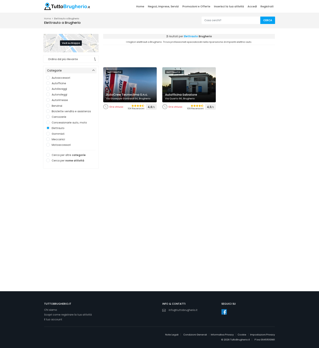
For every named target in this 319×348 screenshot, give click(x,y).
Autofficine (59, 83)
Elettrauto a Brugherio (66, 18)
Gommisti (58, 134)
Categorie (54, 70)
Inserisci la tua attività (229, 6)
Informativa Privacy (222, 334)
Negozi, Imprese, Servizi (163, 6)
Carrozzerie (59, 117)
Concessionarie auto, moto (69, 122)
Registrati (266, 6)
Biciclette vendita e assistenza (71, 111)
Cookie (242, 334)
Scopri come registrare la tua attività (68, 314)
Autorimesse (60, 100)
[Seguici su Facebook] (224, 312)
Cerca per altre (69, 155)
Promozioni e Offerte (196, 6)
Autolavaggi (59, 89)
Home (140, 6)
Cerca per (68, 160)
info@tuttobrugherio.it (183, 310)
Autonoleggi (59, 94)
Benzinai (57, 106)
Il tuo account (53, 319)
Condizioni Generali (195, 334)
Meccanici (58, 139)
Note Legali (172, 334)
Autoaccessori (61, 78)
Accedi (252, 6)
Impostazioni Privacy (262, 334)
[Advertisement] (71, 228)
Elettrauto (58, 128)
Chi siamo (50, 310)
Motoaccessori (61, 145)
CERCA (267, 20)
